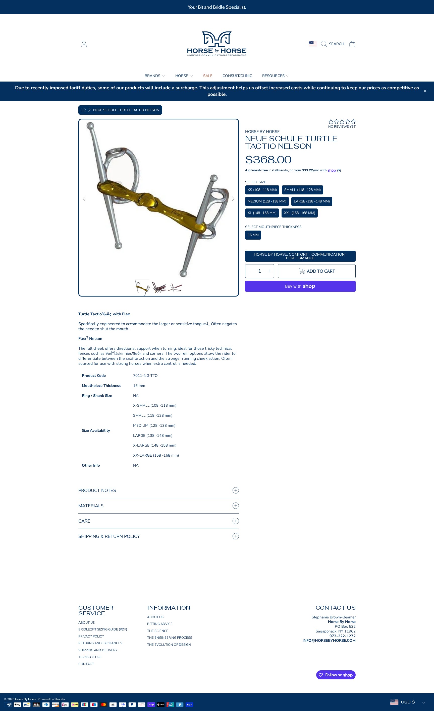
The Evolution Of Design (169, 645)
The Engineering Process (169, 637)
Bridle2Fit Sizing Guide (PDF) (102, 629)
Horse (182, 75)
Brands (153, 75)
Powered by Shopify (51, 699)
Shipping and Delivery (98, 650)
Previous (84, 199)
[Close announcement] (425, 91)
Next (233, 199)
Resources (274, 75)
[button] (334, 43)
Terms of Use (89, 657)
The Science (157, 631)
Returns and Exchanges (100, 643)
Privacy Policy (91, 636)
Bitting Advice (160, 624)
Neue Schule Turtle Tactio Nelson (126, 110)
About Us (86, 622)
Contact (86, 664)
